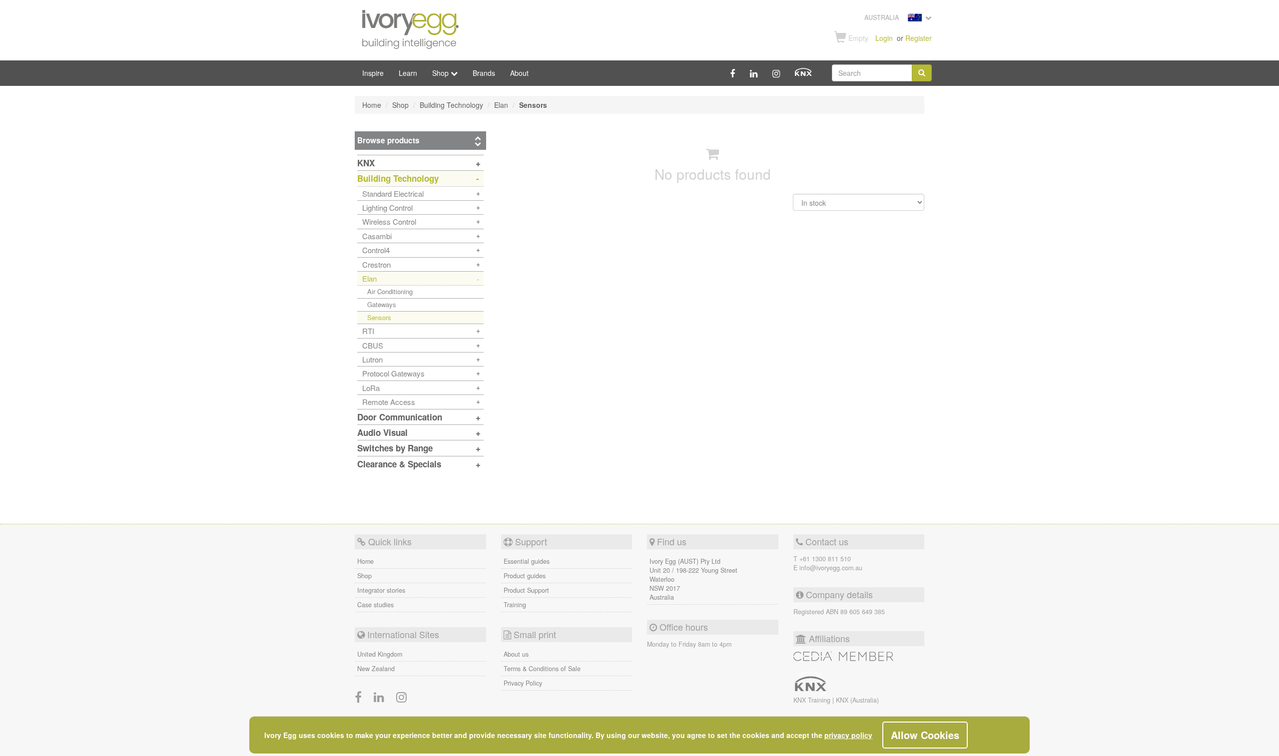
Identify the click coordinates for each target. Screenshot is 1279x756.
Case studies (375, 604)
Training (515, 604)
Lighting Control (387, 207)
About (519, 73)
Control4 (376, 250)
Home (365, 561)
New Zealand (376, 668)
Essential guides (527, 561)
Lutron (372, 359)
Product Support (526, 590)
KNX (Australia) (857, 700)
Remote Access (388, 401)
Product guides (525, 575)
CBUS (372, 345)
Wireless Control (389, 221)
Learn (408, 73)
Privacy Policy (523, 683)
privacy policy (848, 735)
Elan (369, 278)
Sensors (379, 317)
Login (884, 38)
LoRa (371, 387)
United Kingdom (379, 654)
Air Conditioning (390, 291)
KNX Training (812, 700)
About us (516, 654)
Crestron (376, 264)
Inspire (373, 73)
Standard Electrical (393, 193)
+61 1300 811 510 (825, 558)
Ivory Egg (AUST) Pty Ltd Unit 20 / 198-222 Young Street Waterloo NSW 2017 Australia (693, 579)
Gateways (381, 304)
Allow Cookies (925, 735)
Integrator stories (381, 590)
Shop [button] (441, 73)
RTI (368, 331)
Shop (364, 575)
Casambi (377, 236)
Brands (484, 73)
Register (918, 38)
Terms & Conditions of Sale (542, 668)
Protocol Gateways (393, 373)
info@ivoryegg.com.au (830, 567)
